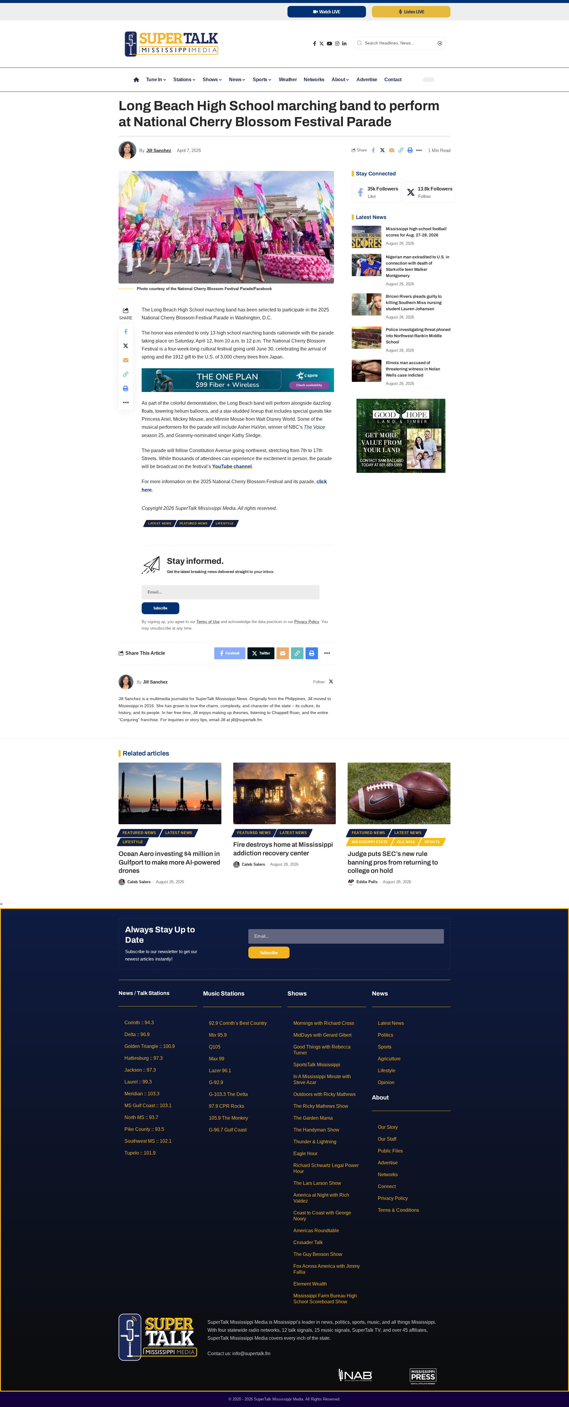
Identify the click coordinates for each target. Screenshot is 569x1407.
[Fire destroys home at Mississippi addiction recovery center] (284, 793)
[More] (419, 150)
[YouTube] (329, 44)
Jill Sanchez (158, 150)
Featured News (194, 523)
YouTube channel (232, 466)
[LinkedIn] (344, 44)
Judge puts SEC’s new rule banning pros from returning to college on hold (393, 862)
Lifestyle (225, 523)
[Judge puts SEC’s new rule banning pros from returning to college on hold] (399, 793)
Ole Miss (406, 842)
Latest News (160, 523)
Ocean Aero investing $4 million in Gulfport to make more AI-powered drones (169, 862)
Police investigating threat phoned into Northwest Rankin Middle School (418, 335)
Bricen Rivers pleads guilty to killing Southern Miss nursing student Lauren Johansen (414, 302)
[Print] (410, 150)
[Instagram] (337, 44)
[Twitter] (321, 44)
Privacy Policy (306, 622)
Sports (432, 842)
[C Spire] (238, 379)
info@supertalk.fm (251, 1353)
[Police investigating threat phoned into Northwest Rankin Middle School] (366, 337)
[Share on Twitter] (382, 150)
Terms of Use (208, 622)
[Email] (391, 150)
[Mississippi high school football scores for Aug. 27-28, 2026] (366, 237)
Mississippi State (370, 842)
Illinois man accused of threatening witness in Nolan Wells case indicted (413, 369)
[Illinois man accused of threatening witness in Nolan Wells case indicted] (366, 371)
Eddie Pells (367, 882)
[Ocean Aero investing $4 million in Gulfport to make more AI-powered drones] (170, 793)
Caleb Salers (139, 882)
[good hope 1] (401, 435)
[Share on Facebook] (373, 150)
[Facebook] (315, 44)
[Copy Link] (401, 150)
